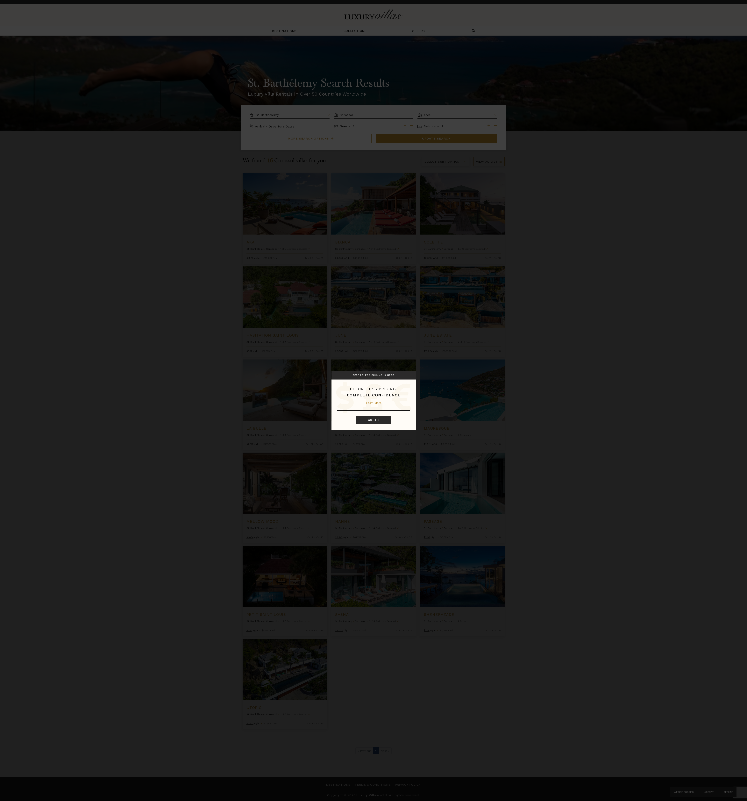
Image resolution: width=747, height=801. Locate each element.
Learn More (373, 402)
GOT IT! (373, 419)
